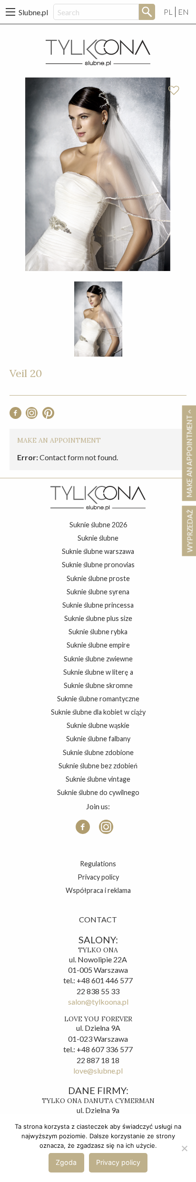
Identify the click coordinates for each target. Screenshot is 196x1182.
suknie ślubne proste (98, 578)
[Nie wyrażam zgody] (184, 1148)
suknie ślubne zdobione (98, 752)
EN (183, 11)
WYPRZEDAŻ (190, 531)
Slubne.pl (33, 12)
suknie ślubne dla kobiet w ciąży (98, 712)
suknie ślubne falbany (98, 739)
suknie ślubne (98, 538)
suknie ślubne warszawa (98, 551)
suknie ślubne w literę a (98, 672)
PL (168, 11)
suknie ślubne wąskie (98, 725)
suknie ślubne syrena (98, 592)
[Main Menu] (10, 12)
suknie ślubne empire (98, 645)
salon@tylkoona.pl (98, 1001)
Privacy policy (98, 877)
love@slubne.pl (98, 1070)
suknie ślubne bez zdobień (98, 766)
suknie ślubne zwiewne (98, 659)
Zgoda (66, 1162)
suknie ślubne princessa (98, 605)
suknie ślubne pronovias (98, 565)
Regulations (98, 864)
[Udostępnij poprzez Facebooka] (15, 415)
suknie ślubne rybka (98, 632)
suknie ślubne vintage (98, 779)
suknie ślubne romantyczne (98, 699)
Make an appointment (189, 455)
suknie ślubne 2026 (98, 525)
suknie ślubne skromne (98, 685)
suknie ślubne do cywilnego (98, 792)
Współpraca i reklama (98, 890)
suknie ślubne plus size (98, 618)
